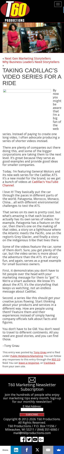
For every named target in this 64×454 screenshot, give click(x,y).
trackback (49, 362)
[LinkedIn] (16, 450)
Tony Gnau (39, 352)
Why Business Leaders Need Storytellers (30, 62)
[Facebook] (26, 450)
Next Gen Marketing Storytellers (28, 58)
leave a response (29, 362)
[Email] (48, 450)
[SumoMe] (58, 450)
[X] (37, 450)
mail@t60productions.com (32, 433)
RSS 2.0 (56, 359)
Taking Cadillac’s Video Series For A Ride (31, 76)
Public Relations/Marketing (26, 356)
